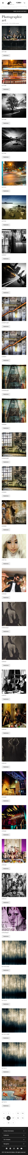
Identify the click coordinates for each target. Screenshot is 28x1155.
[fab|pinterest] (18, 1148)
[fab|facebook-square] (6, 1148)
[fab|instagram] (14, 1148)
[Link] (10, 2)
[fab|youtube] (21, 1148)
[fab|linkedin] (10, 1148)
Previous (4, 1113)
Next (13, 1123)
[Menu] (3, 3)
